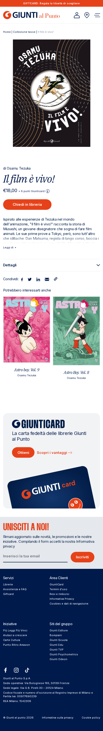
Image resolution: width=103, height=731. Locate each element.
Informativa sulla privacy (57, 717)
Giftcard (8, 594)
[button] (97, 15)
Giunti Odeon (58, 659)
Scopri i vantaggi (52, 452)
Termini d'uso (58, 589)
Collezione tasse (24, 32)
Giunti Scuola (59, 640)
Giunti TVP (56, 649)
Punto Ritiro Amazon (16, 644)
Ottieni (23, 452)
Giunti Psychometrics (64, 654)
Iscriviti (82, 557)
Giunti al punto (16, 717)
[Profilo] (77, 15)
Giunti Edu (56, 644)
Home (7, 32)
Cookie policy (91, 717)
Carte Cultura (11, 640)
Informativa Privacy (62, 598)
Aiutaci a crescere (15, 635)
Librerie (8, 584)
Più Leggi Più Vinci (15, 630)
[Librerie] (87, 15)
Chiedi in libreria (27, 204)
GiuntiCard (56, 584)
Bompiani (56, 635)
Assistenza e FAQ (15, 589)
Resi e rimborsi (59, 594)
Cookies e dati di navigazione (69, 603)
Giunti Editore (59, 630)
